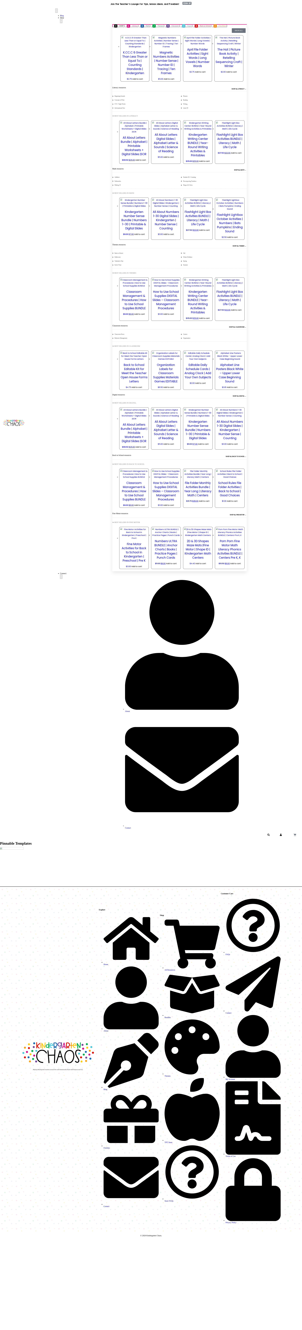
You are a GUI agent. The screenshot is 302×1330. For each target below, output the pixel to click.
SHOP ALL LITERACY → (239, 89)
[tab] (118, 26)
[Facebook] (41, 1075)
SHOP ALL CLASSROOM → (237, 327)
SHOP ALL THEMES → (239, 246)
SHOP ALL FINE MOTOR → (238, 515)
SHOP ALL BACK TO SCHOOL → (236, 456)
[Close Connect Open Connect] (61, 577)
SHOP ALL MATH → (240, 170)
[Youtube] (55, 1075)
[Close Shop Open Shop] (61, 21)
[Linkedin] (75, 1075)
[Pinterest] (68, 1075)
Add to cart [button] (137, 79)
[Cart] (295, 835)
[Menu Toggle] (56, 10)
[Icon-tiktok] (62, 1075)
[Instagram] (48, 1075)
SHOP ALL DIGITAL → (239, 396)
